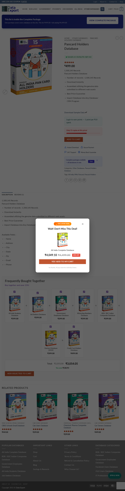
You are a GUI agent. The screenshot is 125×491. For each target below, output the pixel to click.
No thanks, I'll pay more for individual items (62, 267)
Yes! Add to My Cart (63, 262)
